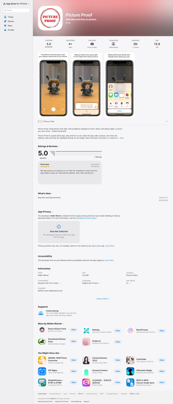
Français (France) (91, 393)
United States (42, 393)
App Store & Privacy (61, 401)
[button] (16, 17)
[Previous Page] (35, 371)
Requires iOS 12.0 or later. (48, 283)
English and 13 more (90, 283)
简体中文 (81, 393)
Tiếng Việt (124, 393)
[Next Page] (170, 371)
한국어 (102, 393)
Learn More (109, 246)
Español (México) (55, 393)
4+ (127, 283)
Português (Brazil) (112, 393)
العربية (65, 393)
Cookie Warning (76, 401)
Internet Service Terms (45, 401)
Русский (72, 393)
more (122, 138)
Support (86, 401)
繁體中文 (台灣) (134, 393)
